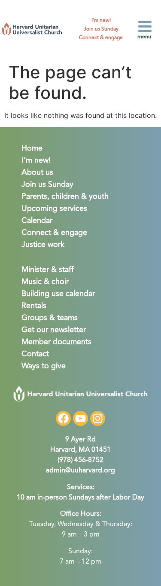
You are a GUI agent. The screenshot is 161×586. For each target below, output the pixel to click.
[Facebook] (63, 418)
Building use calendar (58, 294)
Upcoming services (54, 209)
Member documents (56, 342)
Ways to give (43, 366)
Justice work (42, 245)
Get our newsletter (53, 330)
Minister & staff (47, 270)
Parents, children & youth (65, 196)
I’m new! (101, 20)
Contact (35, 354)
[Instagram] (97, 418)
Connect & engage (101, 37)
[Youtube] (80, 418)
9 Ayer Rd (80, 439)
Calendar (36, 221)
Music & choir (45, 282)
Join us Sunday (101, 29)
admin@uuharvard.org (80, 470)
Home (32, 148)
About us (37, 172)
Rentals (33, 306)
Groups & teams (49, 318)
